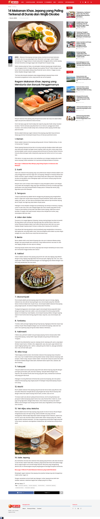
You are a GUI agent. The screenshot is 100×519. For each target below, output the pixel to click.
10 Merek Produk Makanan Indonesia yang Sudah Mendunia (38, 470)
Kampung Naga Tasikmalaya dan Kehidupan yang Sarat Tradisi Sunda (83, 54)
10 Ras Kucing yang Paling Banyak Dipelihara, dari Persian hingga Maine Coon (83, 117)
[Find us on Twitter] (82, 2)
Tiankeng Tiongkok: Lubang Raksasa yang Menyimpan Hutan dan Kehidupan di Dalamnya (83, 34)
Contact (39, 508)
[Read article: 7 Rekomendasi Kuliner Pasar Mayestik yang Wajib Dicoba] (70, 109)
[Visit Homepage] (13, 2)
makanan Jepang (50, 485)
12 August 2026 (80, 82)
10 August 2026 (80, 110)
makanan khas (19, 487)
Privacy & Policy (31, 508)
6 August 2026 (80, 120)
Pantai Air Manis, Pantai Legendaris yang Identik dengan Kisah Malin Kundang (83, 88)
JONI (22, 2)
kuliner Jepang (33, 485)
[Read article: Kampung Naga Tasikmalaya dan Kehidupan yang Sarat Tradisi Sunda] (70, 54)
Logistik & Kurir (30, 2)
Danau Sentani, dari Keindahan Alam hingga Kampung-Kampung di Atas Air (83, 78)
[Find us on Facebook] (80, 2)
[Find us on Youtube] (85, 2)
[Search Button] (91, 2)
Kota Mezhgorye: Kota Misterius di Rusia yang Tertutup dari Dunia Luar (83, 63)
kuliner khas (41, 485)
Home (9, 6)
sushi (61, 172)
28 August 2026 (80, 67)
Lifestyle (60, 2)
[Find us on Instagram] (88, 2)
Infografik (40, 2)
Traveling (14, 6)
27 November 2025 (23, 18)
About (24, 508)
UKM (54, 2)
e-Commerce (48, 2)
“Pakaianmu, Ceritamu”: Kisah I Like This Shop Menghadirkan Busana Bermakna (83, 14)
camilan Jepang (23, 485)
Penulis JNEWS (13, 18)
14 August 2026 (80, 102)
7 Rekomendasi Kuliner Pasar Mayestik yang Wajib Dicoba (83, 107)
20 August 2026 (80, 91)
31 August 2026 (80, 18)
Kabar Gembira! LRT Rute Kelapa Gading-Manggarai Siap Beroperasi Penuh (83, 44)
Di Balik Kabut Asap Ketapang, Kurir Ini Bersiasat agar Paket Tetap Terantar (82, 24)
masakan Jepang (29, 487)
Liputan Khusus (69, 2)
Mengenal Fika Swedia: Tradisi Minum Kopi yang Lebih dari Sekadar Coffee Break (83, 98)
